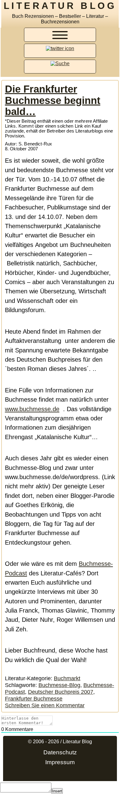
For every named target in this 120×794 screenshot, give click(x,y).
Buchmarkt (67, 678)
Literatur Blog (60, 6)
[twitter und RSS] (60, 48)
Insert (57, 791)
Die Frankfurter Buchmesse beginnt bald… (52, 100)
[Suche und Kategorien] (60, 63)
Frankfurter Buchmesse (33, 698)
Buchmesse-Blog (59, 685)
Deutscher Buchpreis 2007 (60, 692)
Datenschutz (60, 752)
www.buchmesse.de (32, 409)
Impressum (60, 762)
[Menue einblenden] (60, 36)
